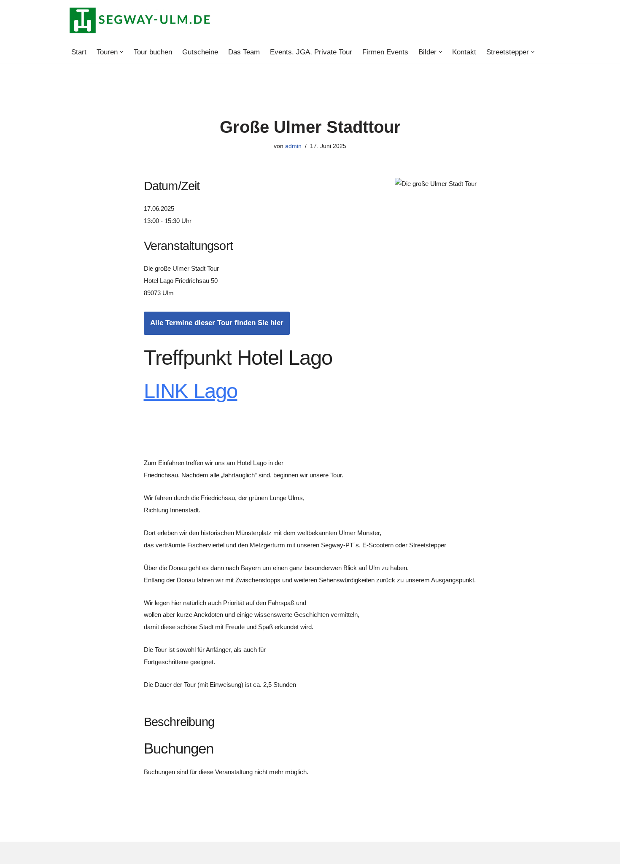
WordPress (160, 852)
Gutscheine (200, 52)
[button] (122, 52)
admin (293, 146)
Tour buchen (153, 52)
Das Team (244, 52)
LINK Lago (190, 391)
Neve (78, 852)
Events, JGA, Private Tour (311, 52)
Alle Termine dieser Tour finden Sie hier (216, 323)
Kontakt (464, 52)
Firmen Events (385, 52)
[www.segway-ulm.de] (140, 20)
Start (78, 52)
